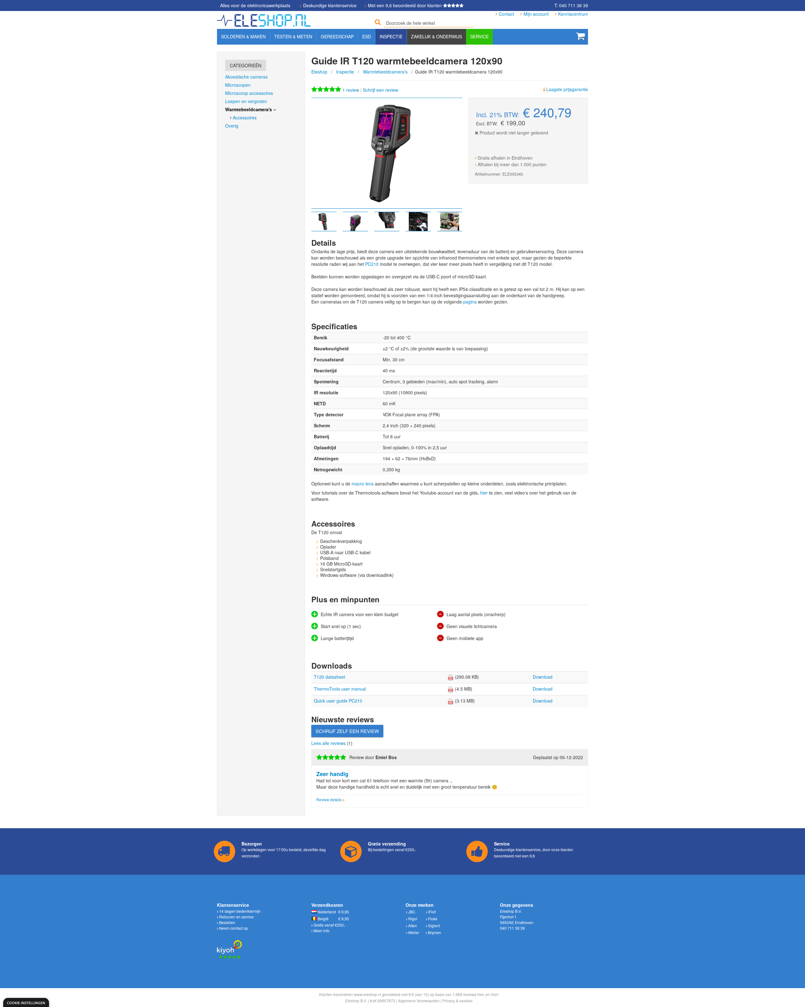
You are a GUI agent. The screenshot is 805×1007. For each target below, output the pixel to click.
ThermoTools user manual (340, 689)
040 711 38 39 (512, 928)
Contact (506, 14)
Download (542, 677)
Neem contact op (233, 928)
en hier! (492, 994)
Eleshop (319, 71)
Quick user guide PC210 (338, 701)
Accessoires (245, 117)
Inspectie (345, 71)
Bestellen (226, 922)
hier (484, 493)
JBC (411, 911)
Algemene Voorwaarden (419, 1000)
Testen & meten (293, 36)
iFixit (431, 911)
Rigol (412, 918)
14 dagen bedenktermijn (239, 911)
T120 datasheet (329, 677)
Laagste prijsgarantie (566, 89)
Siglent (433, 925)
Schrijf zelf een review (347, 731)
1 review (351, 90)
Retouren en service (236, 916)
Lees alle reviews (329, 743)
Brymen (434, 932)
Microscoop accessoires (249, 93)
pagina (470, 301)
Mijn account (536, 14)
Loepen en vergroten (246, 101)
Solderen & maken (243, 36)
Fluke (432, 918)
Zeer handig (332, 773)
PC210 (372, 264)
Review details (329, 799)
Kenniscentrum (573, 14)
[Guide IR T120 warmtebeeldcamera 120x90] (386, 153)
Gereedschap (337, 36)
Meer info (321, 930)
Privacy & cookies (457, 1000)
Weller (413, 932)
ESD (366, 36)
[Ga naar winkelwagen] (580, 36)
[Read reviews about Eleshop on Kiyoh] (229, 945)
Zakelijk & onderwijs (436, 36)
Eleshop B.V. (356, 1000)
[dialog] (26, 1002)
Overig (231, 126)
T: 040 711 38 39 (571, 5)
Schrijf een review (380, 90)
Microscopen (238, 85)
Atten (412, 925)
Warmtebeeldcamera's (385, 71)
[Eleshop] (265, 19)
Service (479, 36)
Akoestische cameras (246, 77)
